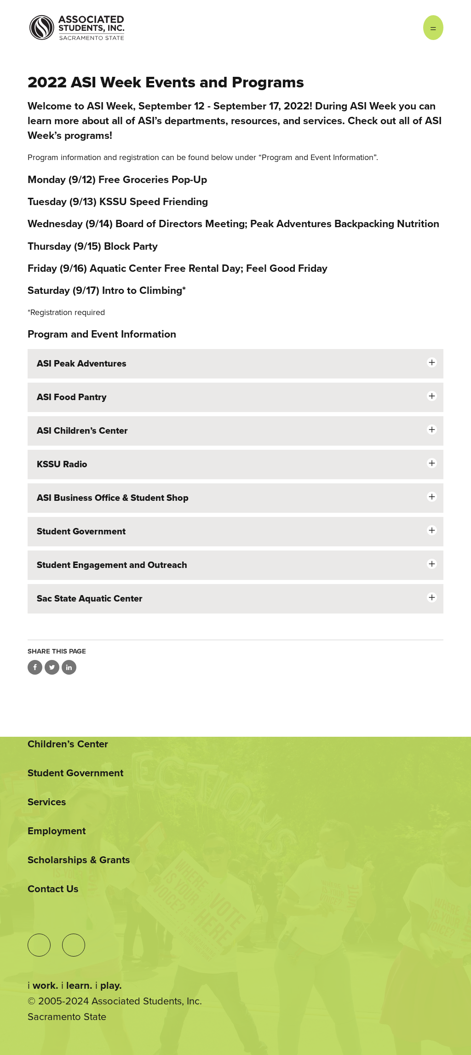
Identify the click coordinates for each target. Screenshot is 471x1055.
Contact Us (53, 889)
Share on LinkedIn (69, 667)
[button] (235, 363)
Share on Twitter (52, 667)
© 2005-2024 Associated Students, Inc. (115, 1001)
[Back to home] (77, 20)
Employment (57, 831)
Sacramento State (67, 1017)
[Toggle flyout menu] (433, 27)
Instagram (386, 27)
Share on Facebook (35, 667)
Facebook (405, 27)
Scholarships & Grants (79, 860)
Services (47, 802)
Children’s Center (68, 744)
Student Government (75, 773)
